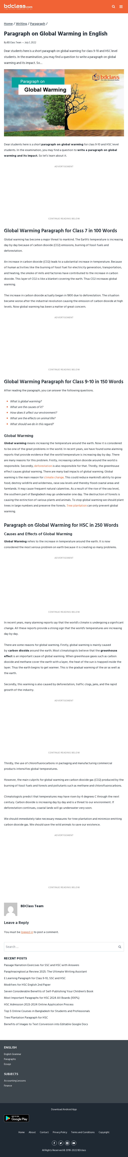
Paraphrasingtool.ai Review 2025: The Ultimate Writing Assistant (45, 971)
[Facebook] (54, 1143)
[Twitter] (60, 1143)
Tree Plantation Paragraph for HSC (26, 1017)
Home (21, 1132)
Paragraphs (10, 1059)
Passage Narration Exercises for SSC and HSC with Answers (41, 965)
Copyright (104, 1132)
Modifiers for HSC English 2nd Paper (27, 984)
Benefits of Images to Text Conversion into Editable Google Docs (46, 1024)
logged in (27, 932)
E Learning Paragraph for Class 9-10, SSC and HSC (35, 978)
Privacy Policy (60, 1132)
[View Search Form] (113, 7)
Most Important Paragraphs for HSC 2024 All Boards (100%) (41, 997)
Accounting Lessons (15, 1081)
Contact (44, 1132)
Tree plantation (76, 505)
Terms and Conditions (83, 1132)
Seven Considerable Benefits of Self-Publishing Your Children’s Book (48, 991)
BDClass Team (14, 42)
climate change (54, 477)
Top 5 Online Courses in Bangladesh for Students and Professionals (47, 1011)
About (32, 1132)
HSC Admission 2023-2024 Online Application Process (39, 1004)
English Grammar (12, 1054)
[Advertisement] (64, 192)
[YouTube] (73, 1143)
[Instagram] (67, 1143)
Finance (8, 1086)
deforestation (43, 466)
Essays (7, 1064)
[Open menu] (121, 7)
